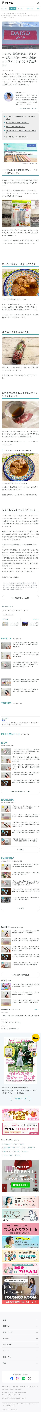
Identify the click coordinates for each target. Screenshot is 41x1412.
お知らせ (18, 1389)
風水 (23, 1148)
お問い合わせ (6, 1387)
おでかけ (17, 1155)
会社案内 (4, 1398)
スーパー (20, 9)
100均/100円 (20, 13)
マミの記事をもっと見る (20, 598)
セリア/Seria (6, 1144)
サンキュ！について (7, 1392)
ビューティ (7, 1338)
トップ (3, 13)
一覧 (36, 1009)
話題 (38, 9)
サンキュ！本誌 (7, 1155)
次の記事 (35, 619)
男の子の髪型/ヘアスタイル (10, 1148)
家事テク (6, 1326)
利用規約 (22, 1387)
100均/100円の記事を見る (20, 975)
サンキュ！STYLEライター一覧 (11, 1395)
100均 (13, 8)
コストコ (16, 1151)
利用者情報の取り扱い (8, 1389)
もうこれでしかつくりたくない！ (16, 137)
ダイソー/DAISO (8, 614)
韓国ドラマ (31, 1148)
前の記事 (5, 619)
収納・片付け (8, 1332)
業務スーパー (6, 1151)
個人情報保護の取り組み (17, 1398)
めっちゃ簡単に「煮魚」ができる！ (17, 123)
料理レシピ (30, 9)
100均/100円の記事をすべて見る (21, 791)
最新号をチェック (20, 1099)
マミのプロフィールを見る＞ (28, 108)
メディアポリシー (32, 1387)
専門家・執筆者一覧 (20, 1392)
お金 (4, 1320)
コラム (26, 611)
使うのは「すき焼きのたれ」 (15, 127)
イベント (25, 1151)
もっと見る (20, 850)
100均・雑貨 (10, 13)
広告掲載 (15, 1387)
